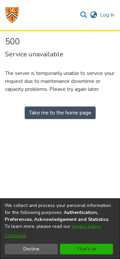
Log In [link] (107, 15)
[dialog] (60, 229)
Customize (15, 235)
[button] (12, 15)
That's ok (87, 249)
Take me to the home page (60, 112)
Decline (31, 249)
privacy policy (86, 226)
